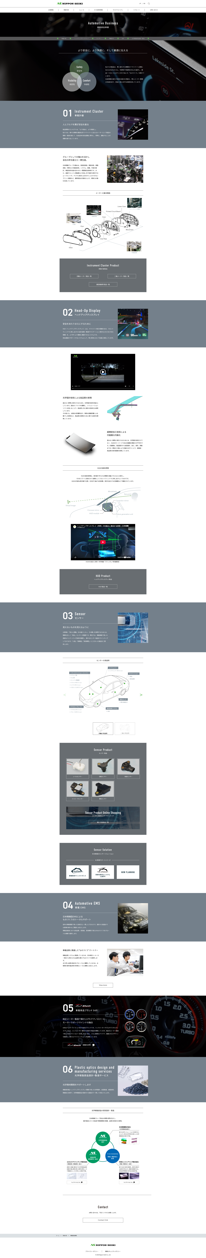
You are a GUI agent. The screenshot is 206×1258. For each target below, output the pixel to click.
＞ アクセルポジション (76, 709)
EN (144, 3)
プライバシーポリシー (91, 1251)
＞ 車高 (130, 676)
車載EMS (111, 38)
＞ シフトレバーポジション (115, 670)
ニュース (81, 10)
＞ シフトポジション (75, 685)
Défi (123, 38)
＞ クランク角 (73, 675)
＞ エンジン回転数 (75, 680)
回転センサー (103, 776)
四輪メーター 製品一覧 (84, 276)
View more (103, 985)
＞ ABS (108, 711)
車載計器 (63, 38)
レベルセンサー (77, 776)
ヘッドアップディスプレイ (81, 38)
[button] (141, 695)
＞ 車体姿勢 (131, 679)
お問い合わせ (154, 10)
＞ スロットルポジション (76, 687)
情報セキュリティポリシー (113, 1251)
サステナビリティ (118, 10)
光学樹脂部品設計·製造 (138, 38)
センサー (98, 38)
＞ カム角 (72, 678)
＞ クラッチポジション (76, 682)
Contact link (103, 1220)
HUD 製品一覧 (103, 587)
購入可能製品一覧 (103, 822)
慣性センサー (103, 799)
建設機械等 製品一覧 (103, 284)
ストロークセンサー (77, 799)
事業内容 (66, 10)
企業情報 (50, 10)
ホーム (57, 1235)
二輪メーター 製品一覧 (121, 276)
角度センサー (128, 776)
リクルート (136, 10)
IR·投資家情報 (98, 10)
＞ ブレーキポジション (76, 712)
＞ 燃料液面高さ (123, 702)
